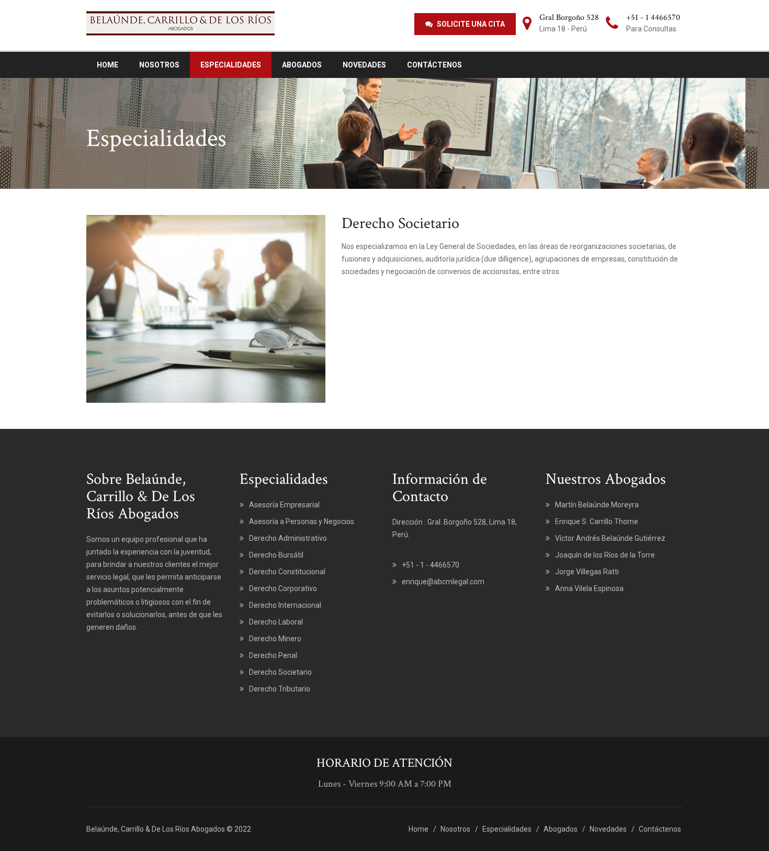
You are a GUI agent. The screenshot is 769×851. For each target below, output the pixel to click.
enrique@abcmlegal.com (443, 581)
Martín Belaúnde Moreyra (597, 505)
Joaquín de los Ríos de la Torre (605, 555)
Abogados (302, 65)
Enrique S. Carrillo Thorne (596, 521)
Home (107, 65)
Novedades (364, 65)
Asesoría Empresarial (284, 505)
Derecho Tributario (279, 689)
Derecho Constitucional (287, 572)
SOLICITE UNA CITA (470, 24)
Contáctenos (434, 65)
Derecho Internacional (285, 605)
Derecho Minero (275, 638)
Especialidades (230, 65)
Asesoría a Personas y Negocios (301, 521)
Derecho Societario (280, 672)
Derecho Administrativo (288, 538)
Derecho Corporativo (283, 588)
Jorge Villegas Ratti (587, 572)
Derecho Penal (273, 655)
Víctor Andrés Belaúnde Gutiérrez (610, 538)
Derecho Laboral (276, 622)
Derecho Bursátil (276, 555)
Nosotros (159, 65)
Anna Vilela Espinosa (589, 588)
